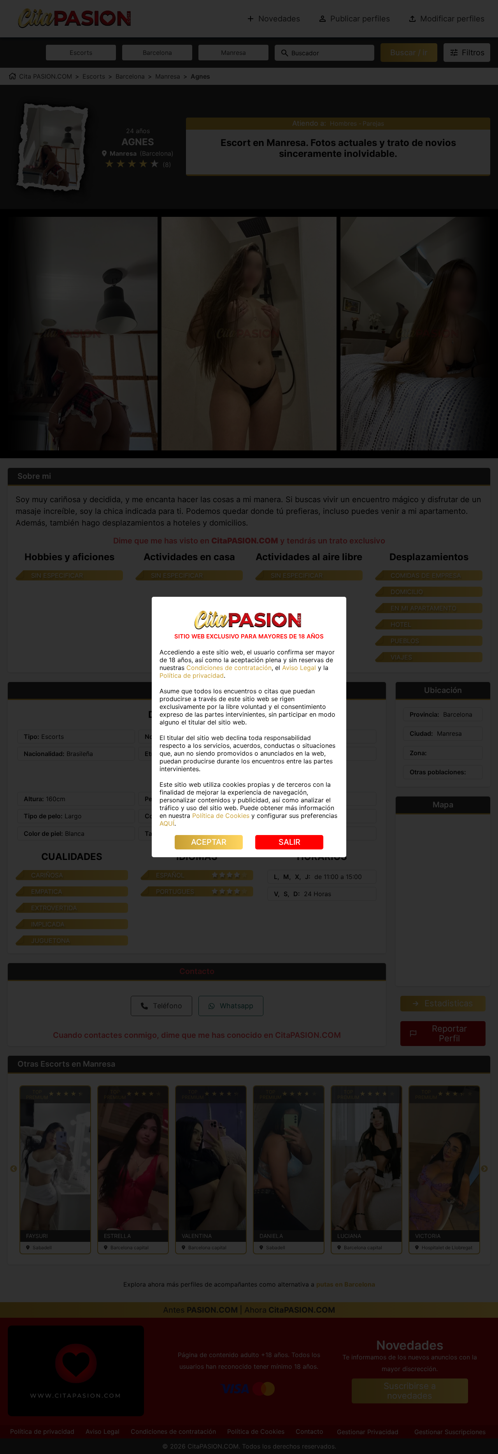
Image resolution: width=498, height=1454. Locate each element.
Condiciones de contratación (229, 668)
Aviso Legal (299, 668)
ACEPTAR (208, 842)
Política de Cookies (220, 815)
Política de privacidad (192, 675)
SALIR (289, 842)
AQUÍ (167, 823)
